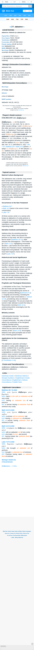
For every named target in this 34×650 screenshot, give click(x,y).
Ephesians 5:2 (25, 293)
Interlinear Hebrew (21, 376)
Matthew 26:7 (10, 147)
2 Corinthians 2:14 (8, 360)
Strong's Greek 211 (9, 460)
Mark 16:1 (21, 305)
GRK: (4, 392)
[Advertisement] (17, 506)
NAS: (3, 396)
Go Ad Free (3, 646)
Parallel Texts (17, 382)
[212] (32, 294)
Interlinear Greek (7, 376)
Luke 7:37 (6, 212)
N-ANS (14, 390)
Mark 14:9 (16, 330)
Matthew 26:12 (17, 239)
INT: (3, 404)
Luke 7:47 (10, 254)
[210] (2, 294)
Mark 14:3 (19, 147)
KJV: (3, 400)
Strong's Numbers (8, 378)
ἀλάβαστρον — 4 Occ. (9, 466)
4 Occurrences (7, 462)
